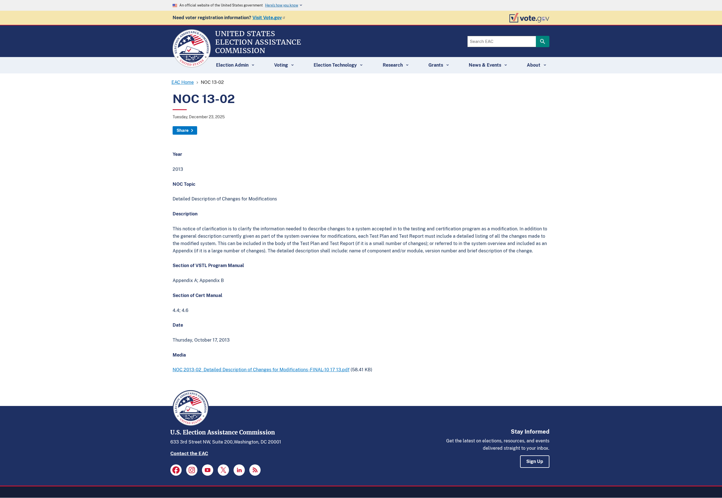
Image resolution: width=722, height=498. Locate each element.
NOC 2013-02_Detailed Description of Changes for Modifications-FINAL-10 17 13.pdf (261, 369)
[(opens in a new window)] (176, 470)
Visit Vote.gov (267, 17)
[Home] (192, 65)
